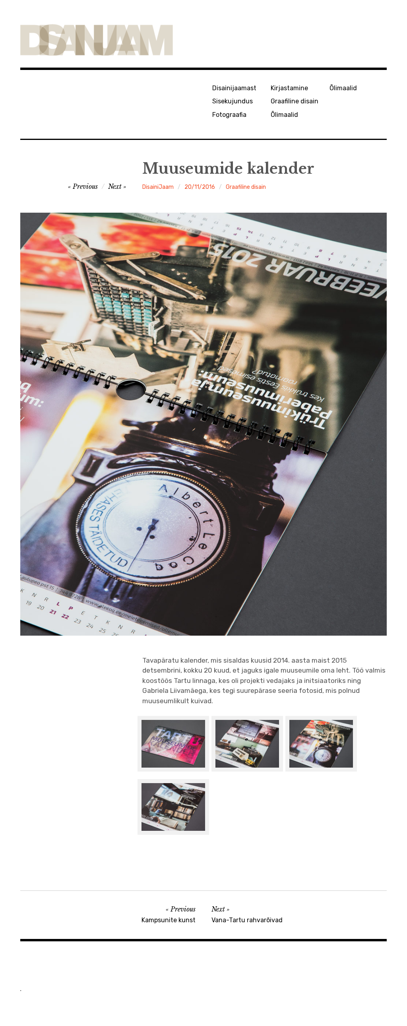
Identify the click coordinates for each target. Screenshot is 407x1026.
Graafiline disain (294, 101)
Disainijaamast (234, 88)
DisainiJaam (158, 187)
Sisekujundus (232, 101)
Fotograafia (229, 114)
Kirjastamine (289, 88)
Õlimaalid (284, 114)
